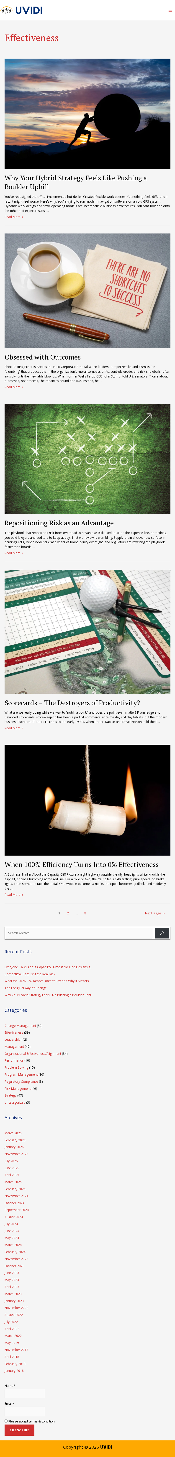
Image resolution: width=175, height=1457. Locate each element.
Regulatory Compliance (21, 1081)
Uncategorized (15, 1102)
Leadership (13, 1039)
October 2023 (14, 1266)
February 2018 (15, 1364)
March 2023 (13, 1294)
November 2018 (16, 1350)
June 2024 (12, 1231)
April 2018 (12, 1357)
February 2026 (15, 1140)
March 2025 (13, 1182)
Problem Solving (16, 1067)
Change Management (20, 1025)
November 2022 (16, 1308)
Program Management (21, 1074)
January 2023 (14, 1301)
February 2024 (15, 1252)
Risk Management (18, 1088)
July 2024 (11, 1224)
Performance (14, 1060)
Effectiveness (14, 1032)
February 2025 (15, 1189)
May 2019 (12, 1342)
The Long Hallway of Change (26, 988)
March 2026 (13, 1133)
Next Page (155, 913)
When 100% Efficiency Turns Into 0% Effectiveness (82, 864)
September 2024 (17, 1210)
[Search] (162, 933)
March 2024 (13, 1245)
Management (14, 1046)
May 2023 (12, 1280)
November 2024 (16, 1196)
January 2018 (14, 1370)
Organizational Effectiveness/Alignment (33, 1053)
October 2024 (14, 1203)
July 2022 (11, 1322)
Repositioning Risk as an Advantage (59, 522)
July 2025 (11, 1161)
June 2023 (12, 1273)
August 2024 (14, 1217)
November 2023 (16, 1259)
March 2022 (13, 1335)
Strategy (10, 1095)
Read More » (14, 217)
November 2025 (16, 1154)
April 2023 (12, 1287)
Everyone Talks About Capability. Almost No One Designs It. (48, 967)
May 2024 (12, 1238)
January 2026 (14, 1147)
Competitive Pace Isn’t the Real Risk (30, 974)
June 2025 (12, 1168)
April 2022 (12, 1329)
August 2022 (14, 1315)
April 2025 (12, 1175)
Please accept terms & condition (31, 1421)
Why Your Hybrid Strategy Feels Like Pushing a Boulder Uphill (76, 182)
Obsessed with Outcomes (43, 357)
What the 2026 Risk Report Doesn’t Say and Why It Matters (47, 981)
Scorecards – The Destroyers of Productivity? (72, 702)
